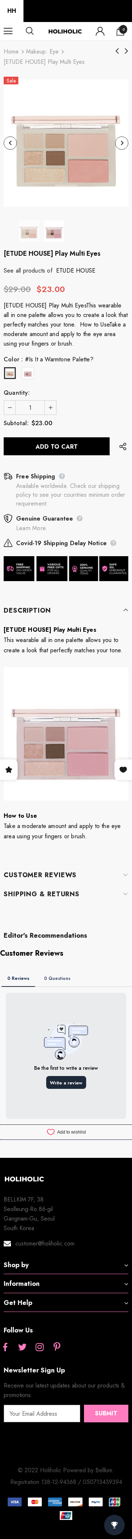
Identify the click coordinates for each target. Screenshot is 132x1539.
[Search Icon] (37, 31)
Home (11, 51)
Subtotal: (16, 423)
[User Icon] (100, 31)
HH (11, 11)
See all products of (28, 270)
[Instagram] (39, 1347)
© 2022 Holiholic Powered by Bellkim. (66, 1470)
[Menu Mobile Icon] (8, 31)
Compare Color (103, 199)
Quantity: (17, 393)
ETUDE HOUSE (75, 270)
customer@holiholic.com (44, 1243)
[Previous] (10, 143)
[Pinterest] (56, 1347)
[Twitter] (22, 1347)
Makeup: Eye (42, 51)
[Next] (121, 143)
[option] (66, 143)
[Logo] (65, 31)
